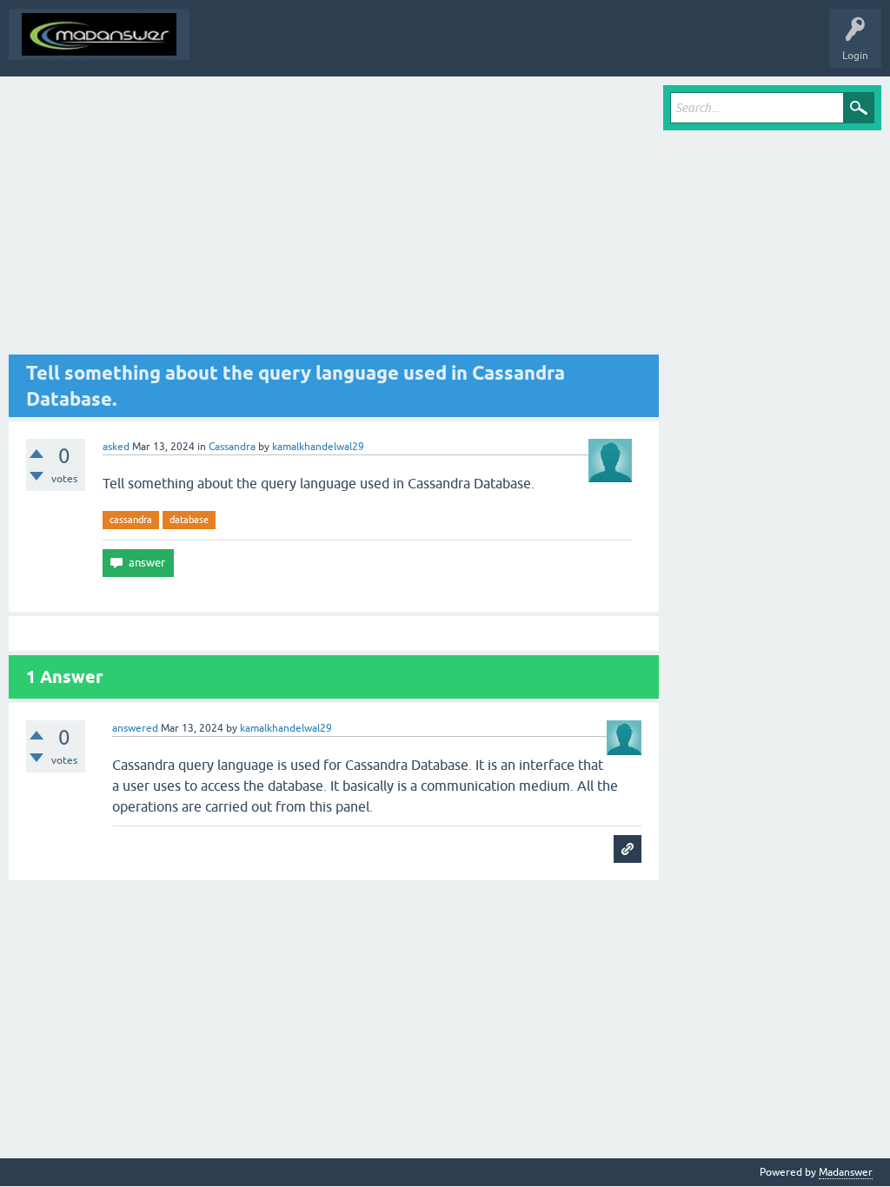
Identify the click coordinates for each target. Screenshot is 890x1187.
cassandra (131, 519)
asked (116, 447)
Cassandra (232, 447)
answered (135, 728)
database (189, 519)
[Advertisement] (334, 220)
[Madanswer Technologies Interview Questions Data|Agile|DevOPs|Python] (99, 34)
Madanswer (846, 1172)
